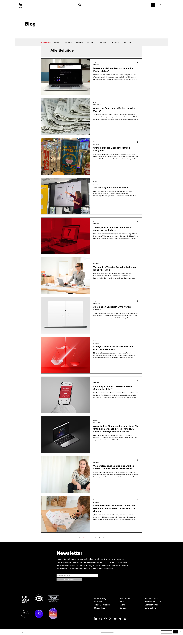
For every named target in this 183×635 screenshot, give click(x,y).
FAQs (122, 601)
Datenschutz (150, 608)
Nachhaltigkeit (151, 598)
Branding (57, 42)
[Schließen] (181, 631)
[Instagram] (100, 618)
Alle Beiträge (46, 42)
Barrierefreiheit (151, 605)
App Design (116, 42)
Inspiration (68, 42)
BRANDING (96, 263)
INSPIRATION (96, 144)
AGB (159, 601)
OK (176, 632)
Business (79, 42)
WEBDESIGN (96, 65)
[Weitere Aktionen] (138, 62)
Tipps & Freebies (102, 605)
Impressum (150, 601)
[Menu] (153, 4)
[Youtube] (115, 618)
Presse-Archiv (126, 598)
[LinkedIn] (95, 618)
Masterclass (99, 608)
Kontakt (123, 608)
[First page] (75, 537)
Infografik (127, 42)
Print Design (103, 42)
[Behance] (125, 618)
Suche (122, 605)
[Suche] (92, 5)
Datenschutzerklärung (107, 632)
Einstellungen (166, 632)
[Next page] (103, 537)
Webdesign (91, 42)
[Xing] (120, 618)
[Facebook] (105, 618)
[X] (110, 618)
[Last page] (107, 537)
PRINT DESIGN (97, 104)
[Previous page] (79, 537)
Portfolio (98, 601)
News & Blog (100, 598)
